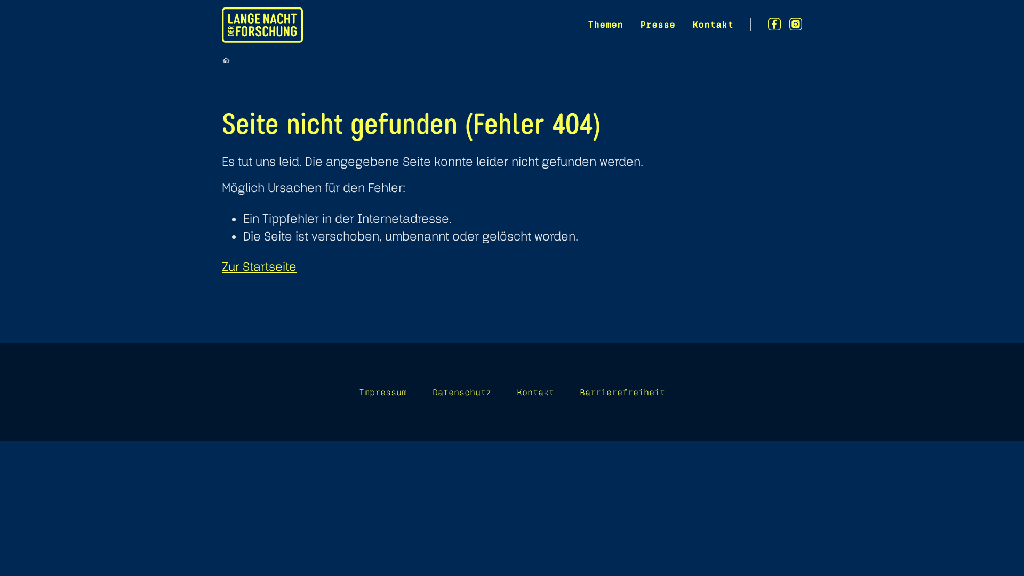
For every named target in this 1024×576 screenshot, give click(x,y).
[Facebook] (774, 24)
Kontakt (712, 24)
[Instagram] (795, 24)
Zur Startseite (259, 266)
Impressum (383, 392)
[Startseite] (226, 60)
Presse (657, 24)
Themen (605, 24)
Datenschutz (462, 392)
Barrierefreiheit (622, 392)
